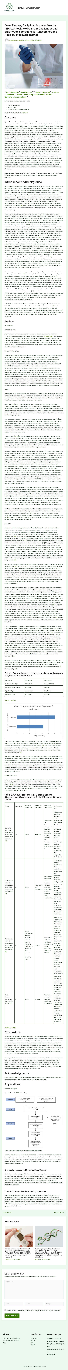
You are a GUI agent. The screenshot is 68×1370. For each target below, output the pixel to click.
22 (50, 556)
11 (24, 274)
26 (6, 841)
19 (31, 513)
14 (13, 404)
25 (52, 632)
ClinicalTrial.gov (48, 336)
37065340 (25, 113)
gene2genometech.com (28, 7)
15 (57, 419)
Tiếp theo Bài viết (60, 1213)
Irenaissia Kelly (20, 97)
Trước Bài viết (7, 1213)
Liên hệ (33, 1344)
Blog (32, 1342)
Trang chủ (34, 1338)
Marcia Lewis (22, 94)
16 (15, 436)
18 (17, 436)
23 (15, 560)
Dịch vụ (33, 1340)
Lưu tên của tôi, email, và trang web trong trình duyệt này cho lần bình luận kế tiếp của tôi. (34, 1310)
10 (50, 257)
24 (16, 566)
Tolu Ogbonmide (12, 92)
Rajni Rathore (26, 92)
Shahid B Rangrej (43, 92)
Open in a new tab (10, 700)
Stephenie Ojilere (36, 94)
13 (44, 312)
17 (45, 451)
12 (54, 306)
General (18, 1259)
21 (43, 543)
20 (15, 536)
